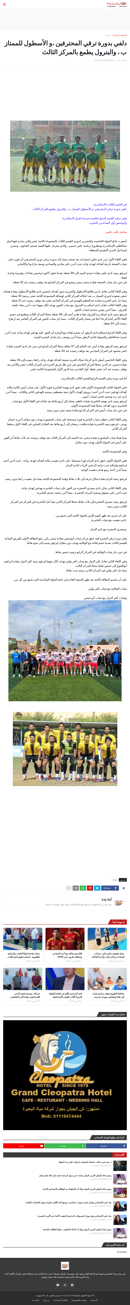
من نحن (46, 1300)
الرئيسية (94, 1300)
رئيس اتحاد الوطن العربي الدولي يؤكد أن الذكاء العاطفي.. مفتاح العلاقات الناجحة (77, 1229)
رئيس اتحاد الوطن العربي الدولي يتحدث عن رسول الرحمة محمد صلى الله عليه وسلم (75, 1175)
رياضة (108, 35)
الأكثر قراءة (119, 1154)
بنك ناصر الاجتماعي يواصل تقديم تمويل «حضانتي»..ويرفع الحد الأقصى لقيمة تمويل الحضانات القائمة (68, 1202)
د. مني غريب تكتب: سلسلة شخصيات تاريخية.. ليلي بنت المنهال (84, 1162)
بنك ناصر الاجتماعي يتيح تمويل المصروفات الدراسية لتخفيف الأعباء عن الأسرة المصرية (74, 1216)
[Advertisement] (65, 19)
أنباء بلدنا (107, 899)
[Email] (76, 888)
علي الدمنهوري (42, 1295)
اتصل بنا (35, 1300)
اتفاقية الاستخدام (60, 1300)
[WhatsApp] (83, 888)
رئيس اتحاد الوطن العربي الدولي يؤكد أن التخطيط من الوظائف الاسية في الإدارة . (76, 1189)
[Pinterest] (90, 888)
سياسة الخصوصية (79, 1300)
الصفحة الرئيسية (120, 35)
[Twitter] (97, 888)
